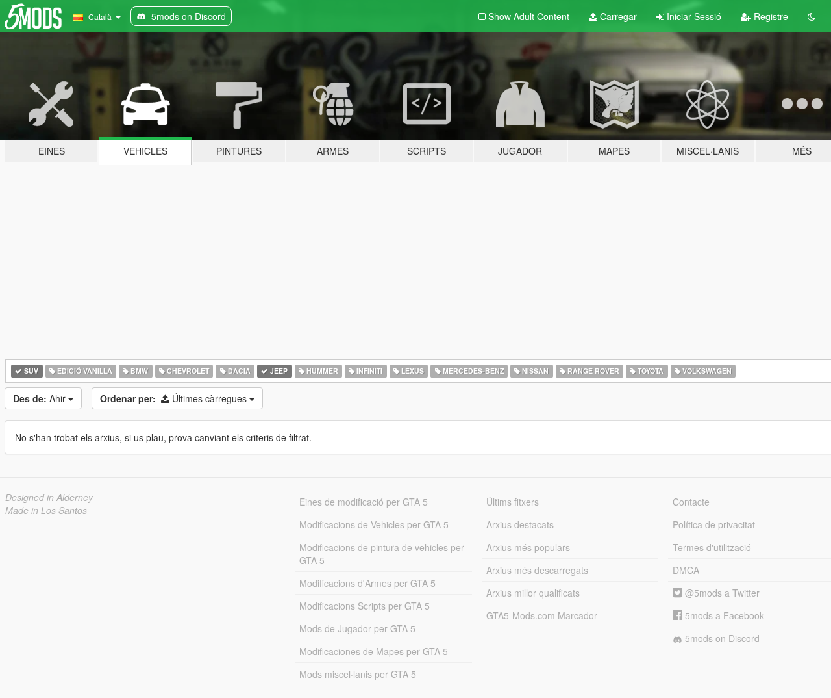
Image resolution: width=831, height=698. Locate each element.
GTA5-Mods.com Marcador (541, 615)
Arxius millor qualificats (533, 592)
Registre (769, 16)
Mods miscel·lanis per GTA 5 (357, 673)
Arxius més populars (528, 547)
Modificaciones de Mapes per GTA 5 (373, 651)
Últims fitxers (512, 501)
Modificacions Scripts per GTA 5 (364, 605)
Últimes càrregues (174, 398)
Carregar (617, 16)
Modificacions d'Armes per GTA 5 (367, 582)
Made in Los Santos (46, 510)
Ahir (40, 398)
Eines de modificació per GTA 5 (363, 501)
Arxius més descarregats (537, 569)
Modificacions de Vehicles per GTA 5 (374, 524)
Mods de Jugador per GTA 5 (357, 628)
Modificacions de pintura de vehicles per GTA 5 (381, 554)
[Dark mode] (811, 16)
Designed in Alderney (49, 497)
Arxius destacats (520, 524)
